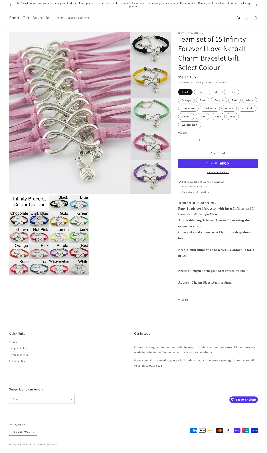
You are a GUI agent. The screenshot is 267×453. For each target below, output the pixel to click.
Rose (218, 116)
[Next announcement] (257, 4)
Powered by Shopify (47, 444)
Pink (202, 100)
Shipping (199, 82)
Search (13, 341)
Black (185, 92)
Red (234, 100)
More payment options (218, 172)
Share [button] (185, 299)
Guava (229, 108)
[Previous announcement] (10, 4)
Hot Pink (247, 108)
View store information (195, 192)
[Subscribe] (70, 399)
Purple (219, 100)
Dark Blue (210, 108)
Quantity (182, 132)
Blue (200, 92)
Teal (232, 116)
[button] (239, 18)
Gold (216, 92)
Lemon (186, 116)
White (249, 100)
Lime (203, 116)
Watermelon (189, 124)
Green (231, 92)
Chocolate (188, 108)
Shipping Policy (18, 348)
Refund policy (17, 361)
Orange (186, 100)
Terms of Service (18, 354)
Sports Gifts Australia (27, 444)
